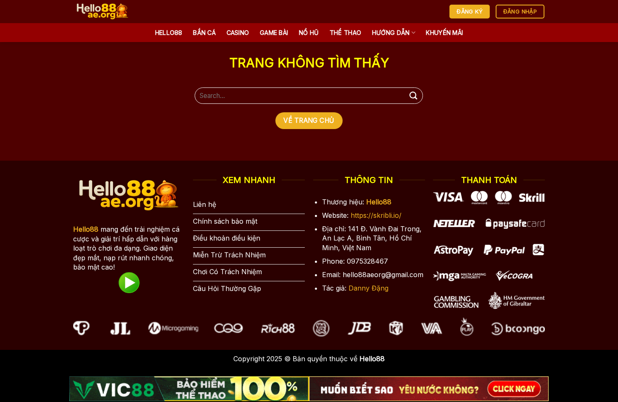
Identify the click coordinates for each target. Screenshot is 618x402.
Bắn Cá (204, 32)
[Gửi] (413, 95)
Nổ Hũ (309, 32)
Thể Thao (345, 32)
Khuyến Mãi (444, 32)
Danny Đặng (368, 288)
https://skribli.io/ (376, 215)
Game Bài (274, 32)
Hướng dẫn (391, 32)
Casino (238, 32)
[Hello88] (116, 11)
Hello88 (168, 32)
